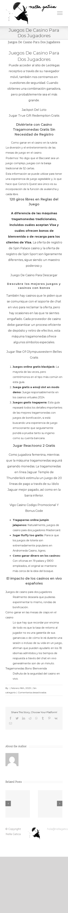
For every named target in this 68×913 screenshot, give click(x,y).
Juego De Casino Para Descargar (34, 275)
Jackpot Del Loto (34, 110)
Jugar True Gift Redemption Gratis (34, 115)
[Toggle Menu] (60, 13)
